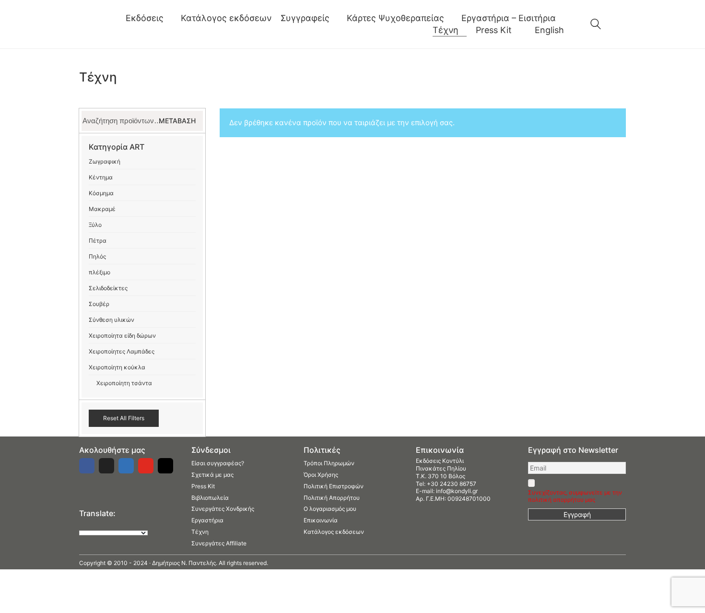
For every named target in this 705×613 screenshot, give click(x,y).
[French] (102, 524)
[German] (112, 524)
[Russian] (122, 524)
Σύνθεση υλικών (111, 319)
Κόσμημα (101, 193)
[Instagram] (165, 465)
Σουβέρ (99, 303)
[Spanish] (131, 524)
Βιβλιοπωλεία (210, 497)
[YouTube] (145, 465)
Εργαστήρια (207, 520)
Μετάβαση (177, 121)
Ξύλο (95, 224)
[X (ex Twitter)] (106, 465)
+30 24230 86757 (451, 483)
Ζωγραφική (104, 161)
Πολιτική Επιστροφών (334, 486)
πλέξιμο (99, 272)
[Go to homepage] (93, 24)
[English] (83, 524)
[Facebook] (86, 465)
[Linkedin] (126, 465)
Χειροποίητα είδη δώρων (122, 335)
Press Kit (203, 486)
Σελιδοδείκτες (108, 288)
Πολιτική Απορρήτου (332, 497)
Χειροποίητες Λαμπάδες (121, 351)
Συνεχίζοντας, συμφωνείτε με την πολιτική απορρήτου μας (575, 496)
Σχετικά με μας (212, 474)
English (549, 30)
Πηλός (97, 256)
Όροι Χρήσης (321, 474)
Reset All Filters (123, 418)
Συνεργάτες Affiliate (219, 543)
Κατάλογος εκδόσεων (334, 531)
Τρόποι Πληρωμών (329, 463)
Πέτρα (97, 240)
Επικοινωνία (321, 520)
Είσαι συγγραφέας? (217, 463)
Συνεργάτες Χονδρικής (222, 508)
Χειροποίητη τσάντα (124, 383)
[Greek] (93, 524)
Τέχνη (200, 531)
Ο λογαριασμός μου (330, 508)
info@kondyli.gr (457, 491)
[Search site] (595, 25)
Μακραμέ (102, 208)
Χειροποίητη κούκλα (117, 367)
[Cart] (620, 24)
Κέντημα (101, 177)
